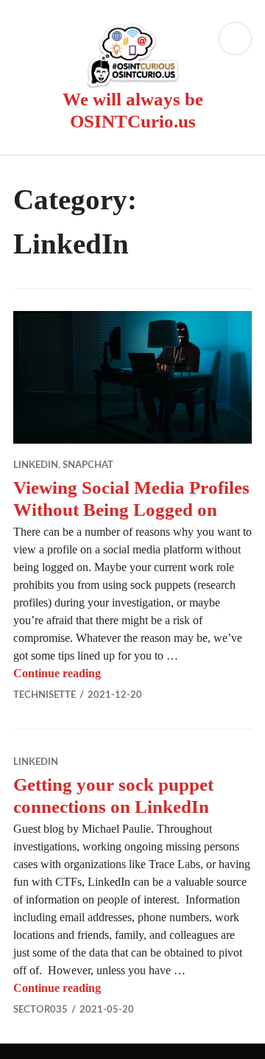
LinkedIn (35, 465)
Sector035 (40, 1010)
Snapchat (88, 465)
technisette (44, 695)
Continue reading (57, 673)
